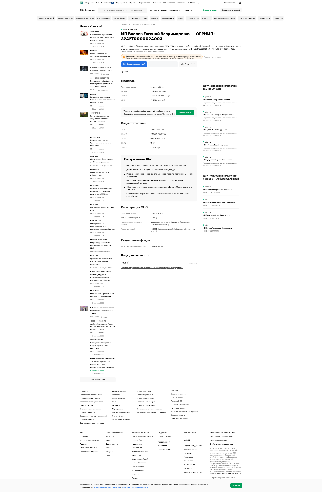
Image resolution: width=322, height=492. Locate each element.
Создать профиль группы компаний (93, 415)
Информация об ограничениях (221, 436)
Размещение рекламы (88, 447)
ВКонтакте (110, 436)
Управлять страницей (136, 64)
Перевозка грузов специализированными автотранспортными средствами (152, 267)
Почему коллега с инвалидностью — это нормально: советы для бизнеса (102, 226)
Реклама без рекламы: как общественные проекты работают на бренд (100, 118)
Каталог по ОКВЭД (143, 391)
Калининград (137, 455)
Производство (192, 18)
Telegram (109, 451)
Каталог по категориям (145, 398)
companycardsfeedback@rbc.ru (229, 473)
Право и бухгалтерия (85, 18)
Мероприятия (121, 3)
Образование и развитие (224, 18)
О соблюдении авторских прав (222, 443)
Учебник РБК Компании (121, 412)
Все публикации (98, 379)
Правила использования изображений (151, 412)
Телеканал (181, 3)
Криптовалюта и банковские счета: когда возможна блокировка (101, 261)
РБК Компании (169, 3)
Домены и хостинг (191, 449)
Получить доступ (185, 112)
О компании (85, 436)
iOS (185, 436)
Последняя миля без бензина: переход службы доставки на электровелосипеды (101, 83)
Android (187, 440)
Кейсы (164, 10)
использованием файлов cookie (107, 487)
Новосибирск (137, 443)
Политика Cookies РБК (179, 418)
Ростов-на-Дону (138, 470)
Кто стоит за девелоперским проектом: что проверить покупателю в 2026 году (101, 191)
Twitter (108, 440)
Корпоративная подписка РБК (91, 401)
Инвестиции (106, 3)
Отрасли (132, 3)
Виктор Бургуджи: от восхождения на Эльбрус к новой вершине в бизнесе (100, 277)
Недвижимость (144, 3)
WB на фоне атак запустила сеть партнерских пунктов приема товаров (102, 310)
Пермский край (138, 466)
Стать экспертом (210, 10)
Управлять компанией (231, 10)
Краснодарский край (140, 459)
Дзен (108, 455)
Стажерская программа (89, 451)
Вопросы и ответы (178, 414)
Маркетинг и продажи (138, 18)
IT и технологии (103, 18)
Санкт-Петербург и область (142, 436)
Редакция (83, 443)
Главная (124, 24)
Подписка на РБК (92, 3)
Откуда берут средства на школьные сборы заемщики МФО (100, 245)
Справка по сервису (178, 393)
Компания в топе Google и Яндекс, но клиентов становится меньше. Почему (102, 100)
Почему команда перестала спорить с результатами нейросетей (100, 345)
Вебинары (116, 405)
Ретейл (180, 18)
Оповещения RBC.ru (165, 449)
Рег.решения (188, 457)
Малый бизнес (119, 18)
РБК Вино (191, 3)
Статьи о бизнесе (118, 415)
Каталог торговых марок (145, 401)
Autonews (157, 3)
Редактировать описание (213, 57)
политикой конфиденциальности (135, 487)
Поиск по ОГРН (177, 397)
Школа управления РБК (193, 472)
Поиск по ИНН (176, 400)
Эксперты (154, 10)
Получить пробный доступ (90, 398)
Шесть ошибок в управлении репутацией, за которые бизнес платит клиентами (102, 37)
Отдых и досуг (264, 18)
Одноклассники (112, 443)
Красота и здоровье (247, 18)
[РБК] (81, 3)
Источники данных (178, 407)
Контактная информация (89, 440)
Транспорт (206, 18)
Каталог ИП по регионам (145, 405)
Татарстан (135, 474)
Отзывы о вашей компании (90, 408)
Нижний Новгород (139, 462)
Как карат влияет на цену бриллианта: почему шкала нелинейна (100, 143)
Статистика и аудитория (180, 404)
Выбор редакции (45, 18)
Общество (278, 18)
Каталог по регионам (144, 394)
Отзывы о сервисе (87, 419)
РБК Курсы (188, 468)
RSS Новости (163, 445)
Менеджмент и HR (65, 18)
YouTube (109, 447)
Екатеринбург (137, 440)
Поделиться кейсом (87, 412)
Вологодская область (140, 451)
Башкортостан (137, 447)
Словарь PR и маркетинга (121, 419)
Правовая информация (218, 440)
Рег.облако (188, 453)
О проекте (187, 10)
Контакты (174, 390)
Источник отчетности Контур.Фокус (184, 411)
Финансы (154, 18)
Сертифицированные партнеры (92, 422)
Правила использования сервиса (149, 408)
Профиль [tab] (125, 72)
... (199, 2)
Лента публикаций (91, 26)
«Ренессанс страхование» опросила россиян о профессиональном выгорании (102, 364)
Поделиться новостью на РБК (91, 394)
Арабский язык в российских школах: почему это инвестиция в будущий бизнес (102, 326)
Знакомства (188, 460)
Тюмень (134, 477)
